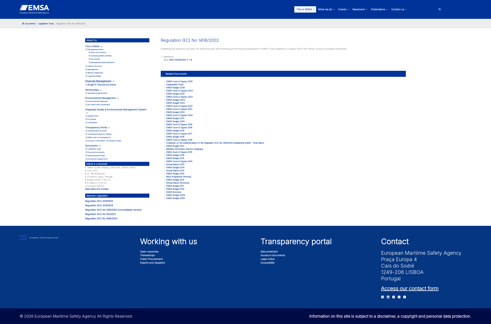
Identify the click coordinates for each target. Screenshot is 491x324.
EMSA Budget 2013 (175, 173)
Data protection (269, 251)
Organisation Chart (174, 84)
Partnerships (92, 89)
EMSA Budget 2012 (175, 179)
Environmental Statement (98, 101)
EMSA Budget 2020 (175, 121)
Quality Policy (93, 116)
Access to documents (273, 255)
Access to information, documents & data (104, 141)
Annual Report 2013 (175, 164)
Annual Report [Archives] (177, 183)
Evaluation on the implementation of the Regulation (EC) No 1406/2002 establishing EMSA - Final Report (215, 143)
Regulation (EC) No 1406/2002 (101, 218)
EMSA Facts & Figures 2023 (179, 96)
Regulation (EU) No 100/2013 (100, 214)
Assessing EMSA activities (101, 56)
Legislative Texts (94, 149)
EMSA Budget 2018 (175, 136)
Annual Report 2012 (175, 170)
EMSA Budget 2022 (175, 112)
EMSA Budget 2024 (175, 100)
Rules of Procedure (98, 52)
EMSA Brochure (173, 192)
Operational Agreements (97, 93)
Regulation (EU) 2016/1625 (99, 201)
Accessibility (268, 262)
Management (93, 69)
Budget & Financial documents (102, 84)
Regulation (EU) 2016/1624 (99, 205)
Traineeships (147, 255)
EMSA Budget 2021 (175, 118)
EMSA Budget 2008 (175, 198)
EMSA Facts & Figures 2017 (179, 133)
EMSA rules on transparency (99, 137)
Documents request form (98, 159)
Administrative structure (97, 131)
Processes (92, 119)
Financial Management (98, 81)
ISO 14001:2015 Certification (99, 105)
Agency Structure (95, 66)
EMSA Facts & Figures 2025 (179, 81)
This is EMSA (92, 46)
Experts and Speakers (152, 262)
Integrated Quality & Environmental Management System (116, 109)
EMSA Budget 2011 (175, 186)
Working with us (168, 241)
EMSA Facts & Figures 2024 (179, 90)
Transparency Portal (96, 127)
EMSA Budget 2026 (175, 87)
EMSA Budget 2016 (175, 155)
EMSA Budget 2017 (175, 146)
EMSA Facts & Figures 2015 (179, 152)
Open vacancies (149, 251)
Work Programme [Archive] (178, 176)
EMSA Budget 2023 (175, 103)
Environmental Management (100, 98)
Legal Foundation (94, 76)
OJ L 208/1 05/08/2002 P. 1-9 (178, 60)
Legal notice (268, 259)
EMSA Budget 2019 (175, 130)
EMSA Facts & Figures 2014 (179, 161)
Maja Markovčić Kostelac (97, 189)
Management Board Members (103, 62)
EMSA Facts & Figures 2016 (179, 140)
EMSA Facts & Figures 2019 (179, 124)
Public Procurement (151, 259)
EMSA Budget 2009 (175, 195)
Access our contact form (410, 288)
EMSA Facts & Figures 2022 (179, 106)
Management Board (96, 49)
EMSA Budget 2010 (175, 189)
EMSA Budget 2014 (175, 167)
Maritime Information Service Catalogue (184, 149)
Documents (95, 59)
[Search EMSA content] (439, 9)
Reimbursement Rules (96, 156)
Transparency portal (296, 241)
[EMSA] (34, 9)
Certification (92, 122)
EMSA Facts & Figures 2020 (179, 115)
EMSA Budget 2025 (175, 93)
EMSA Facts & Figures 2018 (179, 127)
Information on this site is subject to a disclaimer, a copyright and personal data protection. (390, 316)
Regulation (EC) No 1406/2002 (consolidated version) (113, 209)
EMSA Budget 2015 (175, 158)
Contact (395, 241)
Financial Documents (96, 152)
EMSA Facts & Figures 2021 (179, 109)
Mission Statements (95, 73)
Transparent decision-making (99, 134)
